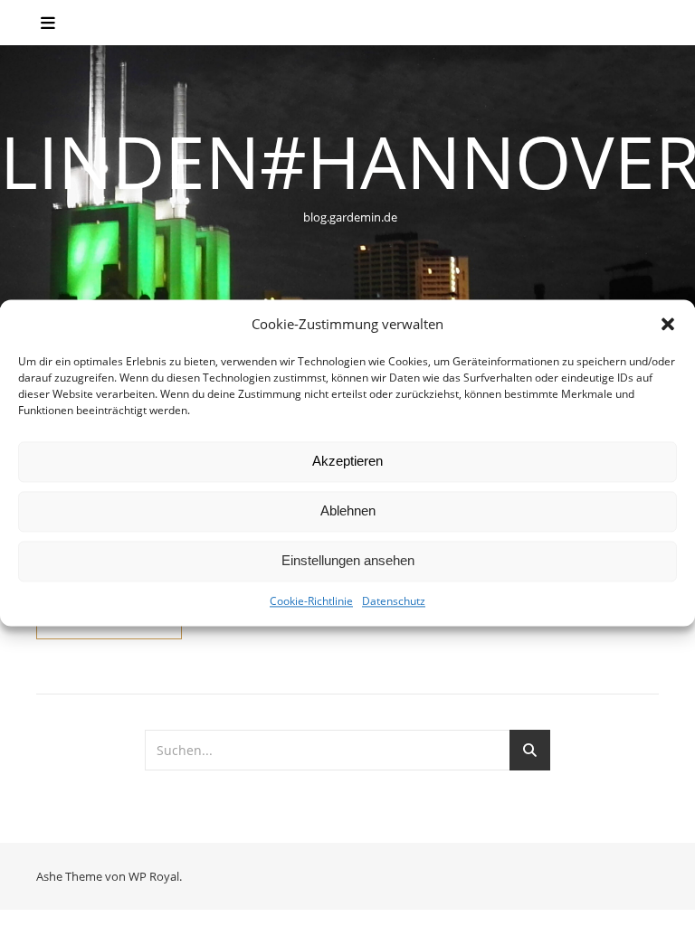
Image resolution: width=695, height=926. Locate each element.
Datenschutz (393, 601)
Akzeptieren (347, 461)
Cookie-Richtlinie (311, 601)
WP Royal (154, 876)
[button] (668, 325)
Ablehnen (348, 511)
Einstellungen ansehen (347, 561)
